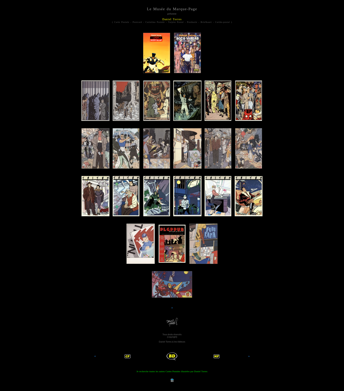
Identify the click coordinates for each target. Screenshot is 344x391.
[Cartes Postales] (127, 357)
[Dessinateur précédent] (95, 361)
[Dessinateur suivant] (249, 361)
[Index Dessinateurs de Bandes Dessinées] (171, 359)
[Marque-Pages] (216, 357)
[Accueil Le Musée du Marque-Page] (172, 382)
